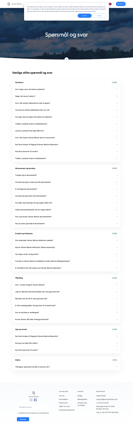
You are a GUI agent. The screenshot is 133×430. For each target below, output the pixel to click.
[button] (66, 89)
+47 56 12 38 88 (102, 403)
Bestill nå (120, 4)
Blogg (80, 396)
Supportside (101, 396)
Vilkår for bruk (64, 406)
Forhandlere (63, 399)
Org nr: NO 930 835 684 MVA (107, 412)
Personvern (63, 403)
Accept (85, 15)
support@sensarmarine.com (106, 399)
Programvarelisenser (67, 410)
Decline (99, 15)
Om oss (62, 396)
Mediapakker (82, 399)
